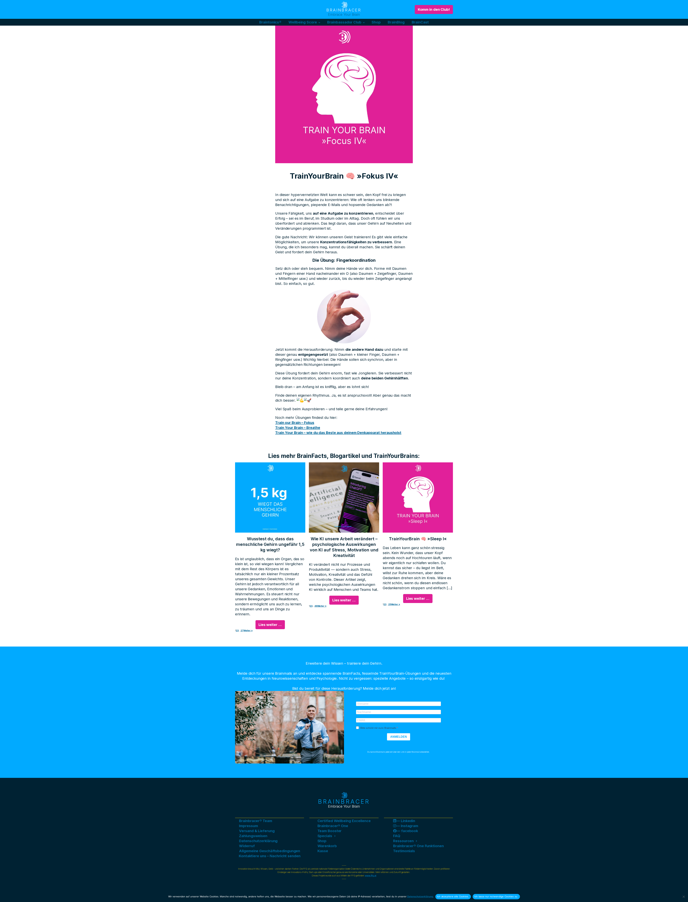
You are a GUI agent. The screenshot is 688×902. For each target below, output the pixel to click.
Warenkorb (327, 846)
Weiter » (248, 630)
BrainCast (420, 22)
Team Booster (329, 831)
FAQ (396, 836)
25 (389, 604)
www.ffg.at (370, 875)
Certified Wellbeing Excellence (344, 821)
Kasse (322, 851)
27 (242, 630)
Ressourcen (403, 841)
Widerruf (247, 846)
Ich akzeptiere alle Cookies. (453, 896)
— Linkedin (405, 821)
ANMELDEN (398, 736)
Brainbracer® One (332, 826)
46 (315, 606)
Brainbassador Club (344, 22)
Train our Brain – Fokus (294, 422)
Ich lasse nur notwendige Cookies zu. (496, 896)
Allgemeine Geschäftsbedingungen (269, 851)
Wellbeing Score (302, 22)
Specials (324, 836)
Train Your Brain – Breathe (297, 427)
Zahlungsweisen (253, 836)
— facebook (407, 831)
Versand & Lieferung (256, 831)
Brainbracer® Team (255, 821)
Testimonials (404, 851)
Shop (376, 22)
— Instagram (407, 826)
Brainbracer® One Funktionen (418, 846)
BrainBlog (396, 22)
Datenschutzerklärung (258, 841)
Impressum (248, 826)
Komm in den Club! (434, 9)
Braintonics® (270, 22)
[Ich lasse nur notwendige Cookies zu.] (683, 896)
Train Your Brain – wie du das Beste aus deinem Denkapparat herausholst (338, 432)
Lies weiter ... (270, 625)
